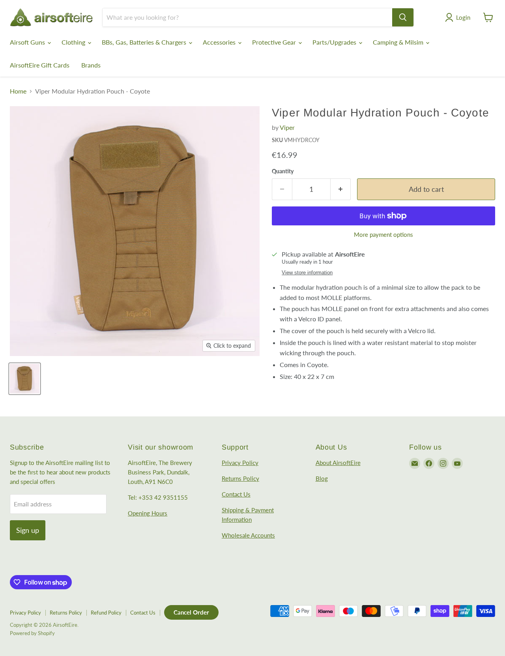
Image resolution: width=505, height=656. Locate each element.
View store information (307, 273)
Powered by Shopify (32, 633)
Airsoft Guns (28, 42)
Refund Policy (106, 612)
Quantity (283, 171)
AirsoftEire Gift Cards (39, 65)
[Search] (402, 17)
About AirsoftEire (338, 462)
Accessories (220, 42)
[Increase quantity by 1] (341, 189)
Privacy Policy (240, 462)
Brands (91, 65)
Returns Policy (240, 478)
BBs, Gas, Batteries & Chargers (145, 42)
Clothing (74, 42)
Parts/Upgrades (335, 42)
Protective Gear (274, 42)
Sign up (27, 530)
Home (18, 91)
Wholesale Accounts (248, 535)
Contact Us (236, 494)
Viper (287, 127)
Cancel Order (191, 612)
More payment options (383, 234)
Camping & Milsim (399, 42)
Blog (322, 478)
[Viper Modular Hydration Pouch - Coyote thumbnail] (24, 378)
